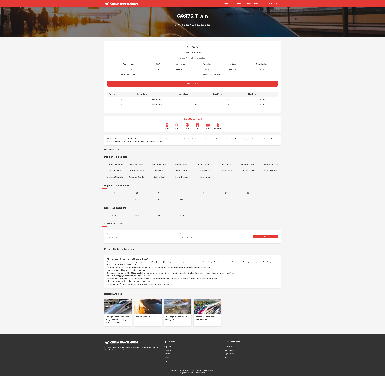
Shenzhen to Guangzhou (114, 164)
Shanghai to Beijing (159, 164)
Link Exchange (196, 370)
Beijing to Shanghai (136, 164)
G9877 (159, 215)
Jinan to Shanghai (181, 164)
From (108, 233)
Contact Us (174, 370)
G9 (270, 193)
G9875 (114, 215)
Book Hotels (229, 347)
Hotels (278, 3)
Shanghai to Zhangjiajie (115, 177)
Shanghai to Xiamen (137, 171)
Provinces (247, 3)
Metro (271, 3)
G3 (137, 193)
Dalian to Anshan (226, 171)
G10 (114, 199)
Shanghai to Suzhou (270, 171)
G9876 (137, 215)
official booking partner (142, 267)
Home (106, 150)
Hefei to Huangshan (181, 177)
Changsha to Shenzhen (137, 177)
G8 (248, 193)
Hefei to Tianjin (181, 171)
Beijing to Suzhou (204, 177)
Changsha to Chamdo (248, 171)
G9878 (181, 215)
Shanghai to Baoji (204, 171)
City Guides (226, 3)
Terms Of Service (209, 370)
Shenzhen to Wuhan (115, 171)
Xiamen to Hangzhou (203, 164)
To (180, 233)
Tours (226, 357)
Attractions (237, 3)
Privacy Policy (184, 370)
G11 (136, 199)
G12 (159, 199)
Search (265, 236)
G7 (226, 193)
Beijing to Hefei (159, 177)
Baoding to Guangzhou (270, 164)
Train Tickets (229, 350)
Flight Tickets (229, 354)
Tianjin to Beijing (159, 171)
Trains (255, 3)
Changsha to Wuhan (248, 164)
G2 (115, 193)
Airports (263, 3)
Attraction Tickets (231, 361)
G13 (181, 199)
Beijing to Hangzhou (226, 164)
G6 (204, 193)
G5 (181, 193)
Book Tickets (192, 84)
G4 (159, 193)
